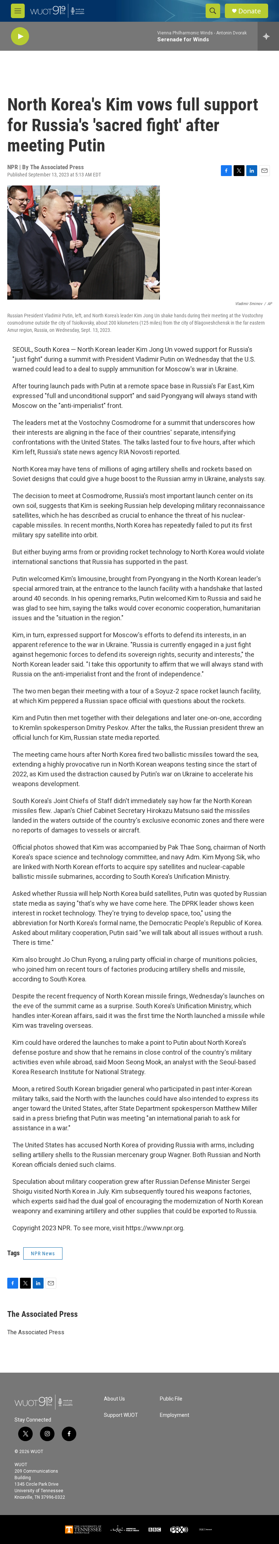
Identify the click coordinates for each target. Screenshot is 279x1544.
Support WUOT (121, 1415)
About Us (114, 1399)
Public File (171, 1399)
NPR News (43, 1253)
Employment (174, 1415)
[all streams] (268, 36)
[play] (20, 36)
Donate (249, 11)
